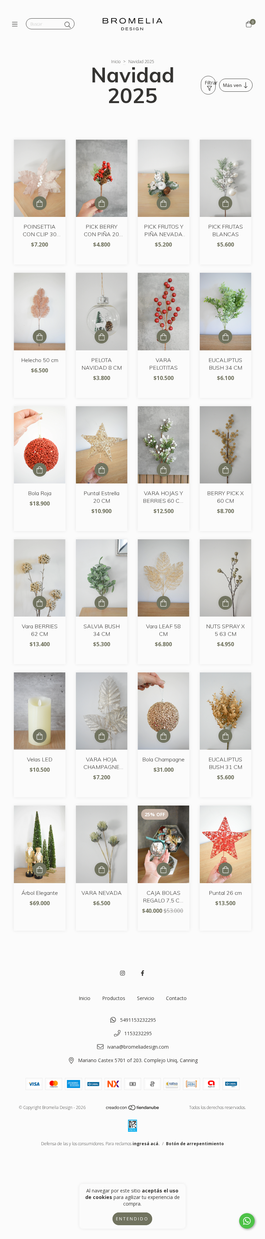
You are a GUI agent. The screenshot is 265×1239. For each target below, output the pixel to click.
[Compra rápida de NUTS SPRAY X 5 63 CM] (225, 603)
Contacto (176, 998)
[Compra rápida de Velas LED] (40, 736)
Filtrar (210, 82)
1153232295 (138, 1033)
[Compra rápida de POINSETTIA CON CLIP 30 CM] (40, 203)
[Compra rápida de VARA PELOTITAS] (163, 336)
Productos (113, 998)
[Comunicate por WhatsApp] (247, 1221)
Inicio (115, 61)
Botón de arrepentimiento (195, 1144)
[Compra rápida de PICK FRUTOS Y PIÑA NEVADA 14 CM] (163, 203)
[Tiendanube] (132, 1109)
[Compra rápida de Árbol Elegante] (40, 869)
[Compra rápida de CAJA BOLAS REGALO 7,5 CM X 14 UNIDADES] (163, 869)
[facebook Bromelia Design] (142, 973)
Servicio (145, 998)
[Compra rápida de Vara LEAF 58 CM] (163, 603)
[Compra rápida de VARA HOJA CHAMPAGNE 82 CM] (101, 736)
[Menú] (16, 24)
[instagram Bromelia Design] (122, 973)
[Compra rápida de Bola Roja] (40, 470)
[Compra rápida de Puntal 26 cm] (225, 869)
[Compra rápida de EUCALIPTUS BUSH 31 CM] (225, 736)
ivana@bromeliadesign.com (138, 1046)
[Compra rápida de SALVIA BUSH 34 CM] (101, 603)
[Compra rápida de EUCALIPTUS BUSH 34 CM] (225, 336)
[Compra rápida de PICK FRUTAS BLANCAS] (225, 203)
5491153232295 (138, 1020)
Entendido (132, 1219)
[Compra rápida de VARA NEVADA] (101, 869)
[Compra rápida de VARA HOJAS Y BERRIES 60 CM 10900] (163, 470)
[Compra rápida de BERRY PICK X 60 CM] (225, 470)
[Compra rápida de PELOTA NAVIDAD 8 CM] (101, 336)
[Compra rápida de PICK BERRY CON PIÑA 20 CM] (101, 203)
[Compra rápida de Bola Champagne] (163, 736)
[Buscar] (67, 24)
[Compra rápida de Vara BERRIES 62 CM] (40, 603)
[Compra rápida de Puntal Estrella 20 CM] (101, 470)
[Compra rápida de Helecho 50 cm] (40, 336)
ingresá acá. (146, 1144)
